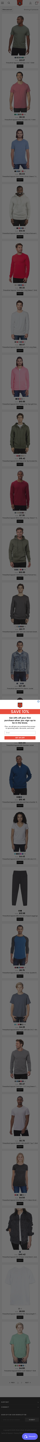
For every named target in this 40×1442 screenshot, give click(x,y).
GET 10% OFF (20, 738)
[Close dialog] (38, 701)
